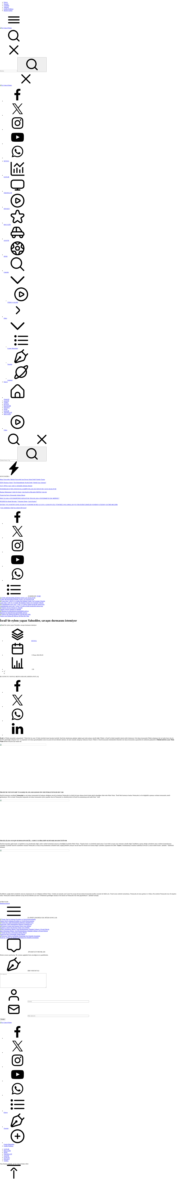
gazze (5, 903)
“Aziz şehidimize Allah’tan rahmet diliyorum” (13, 508)
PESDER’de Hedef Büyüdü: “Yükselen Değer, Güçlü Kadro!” (18, 501)
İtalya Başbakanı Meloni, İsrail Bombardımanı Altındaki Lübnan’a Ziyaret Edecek (24, 931)
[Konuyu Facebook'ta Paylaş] (17, 692)
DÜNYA (34, 641)
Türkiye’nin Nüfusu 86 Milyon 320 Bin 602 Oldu (14, 616)
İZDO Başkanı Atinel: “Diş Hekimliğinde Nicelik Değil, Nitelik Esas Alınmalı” (23, 482)
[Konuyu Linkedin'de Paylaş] (17, 735)
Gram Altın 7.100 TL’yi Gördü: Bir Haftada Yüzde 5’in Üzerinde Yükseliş (22, 603)
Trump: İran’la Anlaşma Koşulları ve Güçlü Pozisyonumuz (17, 921)
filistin (2, 903)
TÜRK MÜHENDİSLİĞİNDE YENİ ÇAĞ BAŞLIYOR (17, 599)
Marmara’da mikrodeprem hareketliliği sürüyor (13, 613)
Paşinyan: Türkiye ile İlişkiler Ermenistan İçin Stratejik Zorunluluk (19, 937)
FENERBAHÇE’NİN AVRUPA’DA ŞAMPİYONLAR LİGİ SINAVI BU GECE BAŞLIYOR (28, 489)
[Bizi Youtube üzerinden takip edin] (17, 143)
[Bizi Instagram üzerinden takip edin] (17, 129)
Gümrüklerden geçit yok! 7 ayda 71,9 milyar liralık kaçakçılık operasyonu (21, 606)
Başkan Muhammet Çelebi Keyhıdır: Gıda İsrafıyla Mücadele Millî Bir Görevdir (23, 492)
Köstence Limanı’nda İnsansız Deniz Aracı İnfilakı (15, 927)
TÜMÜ (38, 596)
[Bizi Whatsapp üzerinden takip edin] (17, 158)
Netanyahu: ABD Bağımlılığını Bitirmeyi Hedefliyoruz (16, 924)
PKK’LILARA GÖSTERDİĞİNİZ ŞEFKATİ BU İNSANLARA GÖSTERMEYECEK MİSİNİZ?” (29, 498)
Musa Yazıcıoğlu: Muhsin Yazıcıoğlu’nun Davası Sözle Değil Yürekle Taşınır (22, 479)
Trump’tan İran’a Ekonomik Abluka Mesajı (12, 495)
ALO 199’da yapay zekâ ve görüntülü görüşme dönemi (16, 486)
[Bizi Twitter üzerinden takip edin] (17, 115)
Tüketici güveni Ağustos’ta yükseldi (10, 609)
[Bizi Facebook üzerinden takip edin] (17, 101)
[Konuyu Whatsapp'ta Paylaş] (17, 721)
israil (8, 903)
